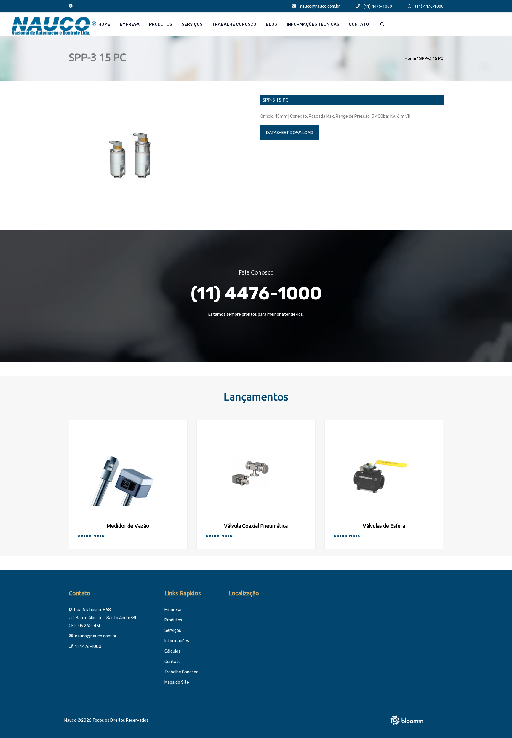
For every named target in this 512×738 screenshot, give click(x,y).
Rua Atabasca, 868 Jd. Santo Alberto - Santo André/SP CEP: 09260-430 (103, 617)
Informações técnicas (313, 24)
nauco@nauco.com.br (319, 6)
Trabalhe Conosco (234, 24)
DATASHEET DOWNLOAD (289, 132)
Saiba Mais (91, 536)
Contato (359, 24)
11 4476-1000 (88, 646)
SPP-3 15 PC (431, 58)
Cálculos (172, 651)
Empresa (130, 24)
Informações (176, 640)
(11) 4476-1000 (377, 6)
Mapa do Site (176, 682)
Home (104, 24)
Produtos (160, 24)
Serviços (192, 24)
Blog (271, 24)
